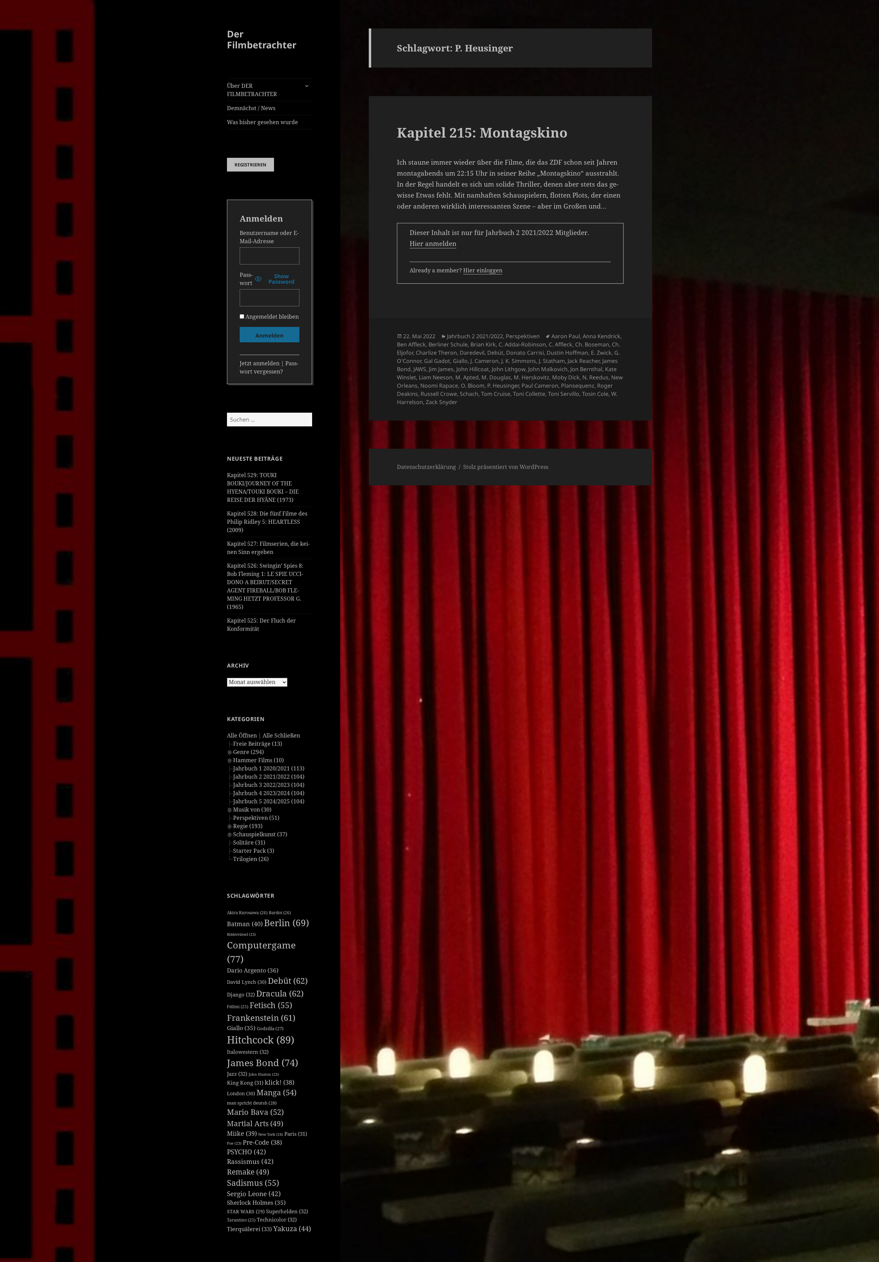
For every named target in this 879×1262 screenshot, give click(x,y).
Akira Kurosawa (247, 913)
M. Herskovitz (531, 377)
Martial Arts (255, 1123)
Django (241, 994)
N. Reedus (595, 377)
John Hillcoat (472, 369)
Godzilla (270, 1028)
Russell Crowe (439, 394)
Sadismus (253, 1183)
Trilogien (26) (251, 859)
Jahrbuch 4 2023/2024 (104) (269, 793)
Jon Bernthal (586, 369)
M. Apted (467, 377)
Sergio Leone (254, 1193)
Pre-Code (262, 1142)
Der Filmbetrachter (261, 39)
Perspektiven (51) (256, 818)
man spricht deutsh (252, 1103)
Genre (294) (248, 752)
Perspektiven (523, 336)
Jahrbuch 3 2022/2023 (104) (269, 785)
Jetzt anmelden (259, 363)
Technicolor (277, 1219)
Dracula (280, 993)
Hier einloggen (482, 270)
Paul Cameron (540, 385)
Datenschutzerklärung (426, 467)
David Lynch (246, 982)
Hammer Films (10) (258, 760)
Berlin (286, 923)
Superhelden (287, 1211)
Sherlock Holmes (256, 1202)
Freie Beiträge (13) (257, 743)
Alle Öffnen (242, 735)
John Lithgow (508, 369)
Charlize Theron (436, 352)
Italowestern (248, 1051)
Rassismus (250, 1161)
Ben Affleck (411, 344)
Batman (245, 924)
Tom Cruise (495, 394)
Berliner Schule (448, 344)
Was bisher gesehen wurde (262, 122)
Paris (295, 1133)
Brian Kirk (483, 344)
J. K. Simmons (518, 361)
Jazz (237, 1073)
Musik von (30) (252, 809)
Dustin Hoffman (567, 352)
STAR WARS (246, 1211)
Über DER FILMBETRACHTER (252, 90)
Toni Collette (529, 394)
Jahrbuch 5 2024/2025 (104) (269, 801)
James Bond (262, 1062)
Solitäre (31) (249, 842)
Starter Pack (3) (253, 850)
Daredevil (472, 352)
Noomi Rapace (439, 385)
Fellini (237, 1006)
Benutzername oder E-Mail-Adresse (269, 237)
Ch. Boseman (592, 344)
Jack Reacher (584, 361)
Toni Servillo (563, 394)
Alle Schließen (281, 735)
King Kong (245, 1082)
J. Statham (552, 361)
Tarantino (241, 1220)
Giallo (241, 1028)
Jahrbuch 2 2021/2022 (475, 336)
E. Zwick (601, 352)
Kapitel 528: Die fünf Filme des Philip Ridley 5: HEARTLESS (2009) (267, 522)
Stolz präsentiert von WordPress (505, 467)
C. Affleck (560, 344)
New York (270, 1134)
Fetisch (271, 1005)
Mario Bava (255, 1112)
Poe (234, 1143)
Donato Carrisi (525, 352)
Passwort (246, 279)
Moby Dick (566, 377)
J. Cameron (484, 361)
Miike (242, 1133)
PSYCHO (246, 1151)
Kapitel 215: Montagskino (482, 132)
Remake (248, 1172)
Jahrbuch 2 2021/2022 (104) (269, 776)
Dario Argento (252, 970)
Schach (469, 394)
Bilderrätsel (241, 934)
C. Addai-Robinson (522, 344)
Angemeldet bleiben (271, 316)
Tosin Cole (595, 394)
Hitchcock (260, 1040)
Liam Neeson (436, 377)
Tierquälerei (249, 1229)
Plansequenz (577, 385)
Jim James (441, 369)
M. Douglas (496, 377)
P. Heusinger (503, 385)
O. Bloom (472, 385)
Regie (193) (248, 826)
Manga (276, 1092)
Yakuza (292, 1228)
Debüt (288, 980)
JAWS (419, 369)
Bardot (280, 913)
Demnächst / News (251, 108)
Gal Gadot (437, 361)
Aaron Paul (565, 336)
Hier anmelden (433, 243)
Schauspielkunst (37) (260, 834)
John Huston (264, 1074)
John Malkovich (548, 369)
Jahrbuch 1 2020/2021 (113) (269, 768)
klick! (279, 1082)
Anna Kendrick (601, 336)
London (241, 1093)
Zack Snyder (441, 402)
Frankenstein (261, 1017)
